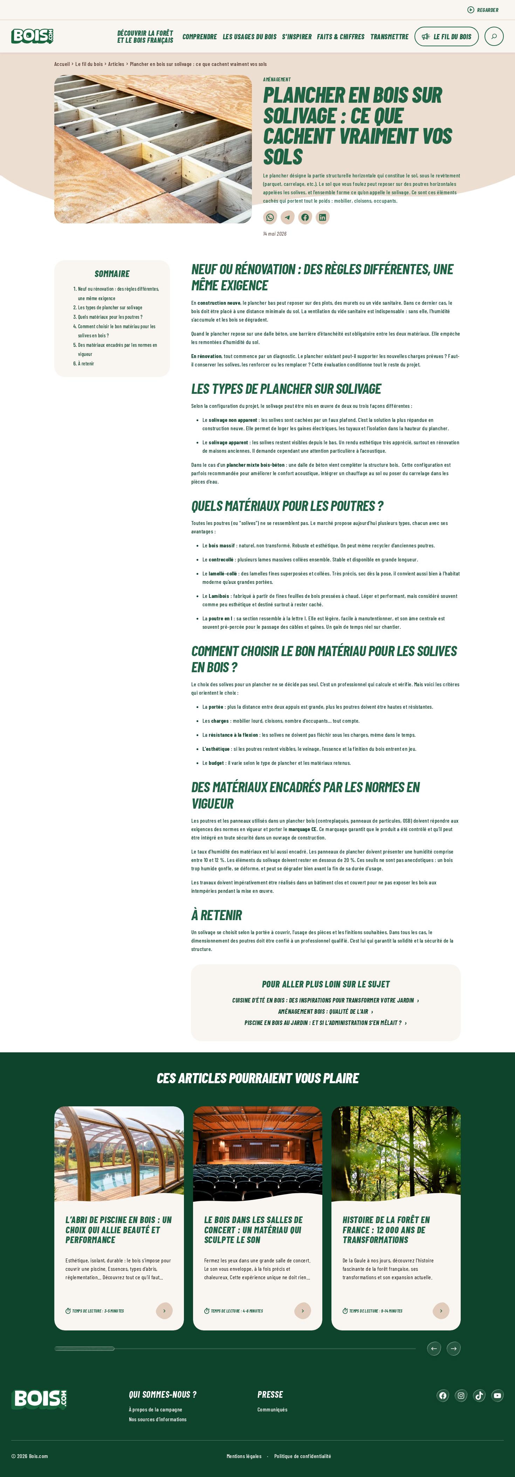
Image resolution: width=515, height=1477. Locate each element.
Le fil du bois (453, 36)
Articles (116, 63)
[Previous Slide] (434, 1349)
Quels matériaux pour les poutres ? (110, 317)
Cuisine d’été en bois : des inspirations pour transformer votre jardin (325, 1000)
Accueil (62, 63)
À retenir (86, 363)
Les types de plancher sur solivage (110, 307)
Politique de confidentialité (302, 1455)
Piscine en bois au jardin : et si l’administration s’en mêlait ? (326, 1022)
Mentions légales (244, 1455)
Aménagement (276, 79)
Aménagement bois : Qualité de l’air (325, 1011)
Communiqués (272, 1409)
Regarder (487, 9)
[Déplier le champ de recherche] (494, 36)
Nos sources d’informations (158, 1419)
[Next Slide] (454, 1349)
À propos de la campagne (156, 1409)
